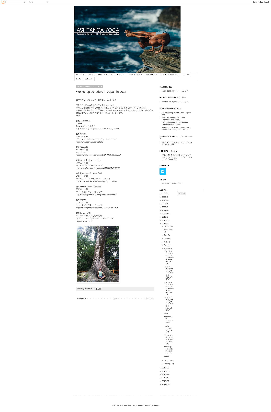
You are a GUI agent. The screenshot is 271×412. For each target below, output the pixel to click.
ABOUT (91, 75)
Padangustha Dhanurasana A (168, 320)
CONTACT (89, 79)
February (167, 360)
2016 (164, 368)
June (166, 238)
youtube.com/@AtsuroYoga (172, 184)
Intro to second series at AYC (168, 329)
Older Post (149, 298)
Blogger (156, 405)
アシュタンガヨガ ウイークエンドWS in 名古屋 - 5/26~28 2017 (169, 257)
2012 (164, 381)
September (168, 230)
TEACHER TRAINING (169, 75)
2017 (164, 224)
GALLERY (185, 75)
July (166, 235)
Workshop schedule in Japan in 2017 (168, 350)
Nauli (166, 313)
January (167, 364)
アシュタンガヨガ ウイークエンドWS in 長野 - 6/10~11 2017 (169, 288)
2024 (164, 200)
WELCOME (80, 75)
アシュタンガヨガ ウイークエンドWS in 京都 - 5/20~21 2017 (169, 304)
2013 (164, 378)
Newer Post (81, 298)
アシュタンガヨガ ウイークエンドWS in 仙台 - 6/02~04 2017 (169, 273)
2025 (164, 197)
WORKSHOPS (151, 75)
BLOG (78, 79)
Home (115, 298)
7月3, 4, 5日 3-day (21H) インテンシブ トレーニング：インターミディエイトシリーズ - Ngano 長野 (177, 157)
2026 (164, 194)
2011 (164, 384)
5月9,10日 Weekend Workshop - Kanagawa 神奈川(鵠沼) (174, 118)
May (166, 242)
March (166, 248)
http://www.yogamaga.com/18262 (89, 142)
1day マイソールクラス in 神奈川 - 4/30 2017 (168, 339)
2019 (164, 217)
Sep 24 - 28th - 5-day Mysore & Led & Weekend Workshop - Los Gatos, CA (176, 128)
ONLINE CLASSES (135, 75)
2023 (164, 204)
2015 (164, 371)
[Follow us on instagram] (162, 171)
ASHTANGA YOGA (105, 75)
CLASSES (120, 75)
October (167, 226)
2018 (164, 220)
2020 (164, 214)
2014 (164, 375)
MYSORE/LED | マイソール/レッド (175, 91)
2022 (164, 207)
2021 (164, 210)
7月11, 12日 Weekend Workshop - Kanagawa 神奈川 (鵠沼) (175, 123)
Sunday (167, 356)
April (166, 245)
